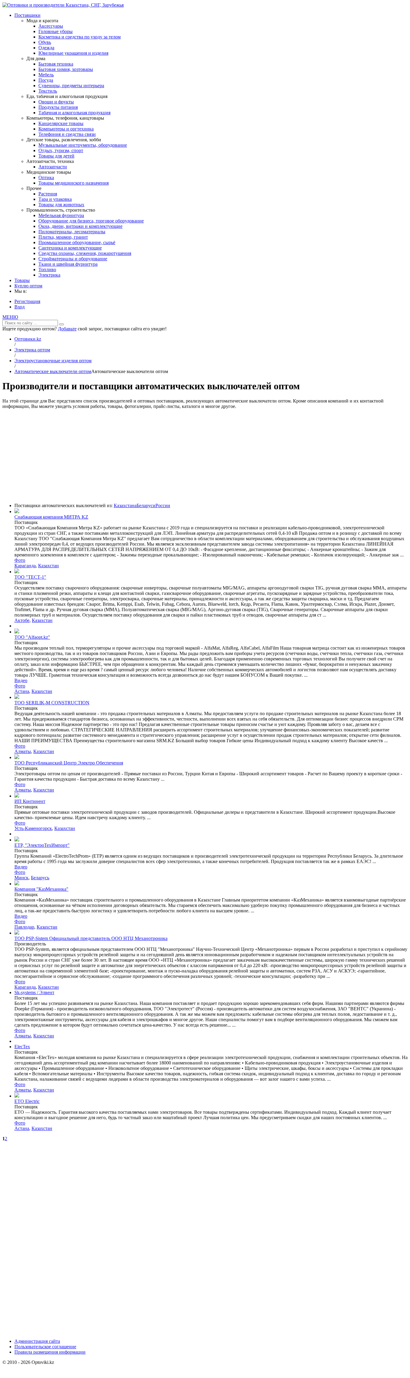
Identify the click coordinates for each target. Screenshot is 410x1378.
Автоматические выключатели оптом (52, 371)
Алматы (22, 751)
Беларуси (146, 505)
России (162, 505)
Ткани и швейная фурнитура (68, 264)
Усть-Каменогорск (33, 828)
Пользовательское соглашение (45, 1346)
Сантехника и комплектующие (70, 247)
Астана (21, 691)
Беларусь (40, 877)
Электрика (49, 274)
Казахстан (48, 565)
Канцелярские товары (60, 123)
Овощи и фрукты (56, 101)
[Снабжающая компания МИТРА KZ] (16, 511)
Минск (21, 877)
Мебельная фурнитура (61, 215)
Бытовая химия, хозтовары (65, 69)
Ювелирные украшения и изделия (73, 53)
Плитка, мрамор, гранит (63, 237)
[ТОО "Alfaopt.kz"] (16, 631)
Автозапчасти (52, 166)
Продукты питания (58, 107)
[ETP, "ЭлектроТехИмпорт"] (16, 839)
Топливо (47, 269)
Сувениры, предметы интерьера (71, 85)
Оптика (46, 177)
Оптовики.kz (27, 338)
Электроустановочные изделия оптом (53, 360)
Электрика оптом (32, 349)
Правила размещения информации (50, 1352)
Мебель (46, 74)
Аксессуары (50, 26)
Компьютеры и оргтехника (66, 128)
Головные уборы (55, 31)
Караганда (25, 565)
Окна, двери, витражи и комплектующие (80, 226)
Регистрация (27, 301)
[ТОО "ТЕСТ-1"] (16, 571)
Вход (19, 306)
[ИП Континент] (16, 795)
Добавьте (67, 328)
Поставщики (27, 15)
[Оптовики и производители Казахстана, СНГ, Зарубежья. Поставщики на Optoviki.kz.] (63, 5)
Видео (20, 680)
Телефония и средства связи (67, 134)
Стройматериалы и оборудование (72, 258)
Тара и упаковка (55, 199)
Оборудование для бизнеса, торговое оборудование (91, 220)
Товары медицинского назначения (73, 182)
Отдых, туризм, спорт (60, 150)
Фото (19, 560)
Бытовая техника (55, 63)
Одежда (46, 47)
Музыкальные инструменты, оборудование (82, 145)
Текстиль (47, 90)
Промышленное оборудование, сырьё (76, 242)
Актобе (21, 620)
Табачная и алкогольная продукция (74, 112)
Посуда (45, 80)
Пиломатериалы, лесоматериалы (71, 231)
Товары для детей (56, 155)
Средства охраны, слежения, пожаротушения (84, 253)
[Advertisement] (205, 456)
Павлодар (24, 926)
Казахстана (125, 505)
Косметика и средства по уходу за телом (79, 36)
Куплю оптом (28, 285)
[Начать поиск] (61, 324)
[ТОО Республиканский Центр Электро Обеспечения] (16, 757)
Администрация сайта (37, 1341)
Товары (22, 280)
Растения (47, 193)
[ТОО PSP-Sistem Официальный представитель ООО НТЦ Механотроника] (16, 933)
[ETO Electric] (16, 1095)
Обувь (44, 42)
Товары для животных (61, 204)
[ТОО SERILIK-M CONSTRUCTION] (16, 697)
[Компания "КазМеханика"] (16, 883)
